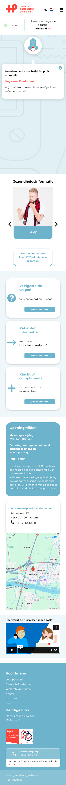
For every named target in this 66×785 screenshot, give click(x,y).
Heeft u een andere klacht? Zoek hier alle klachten (33, 257)
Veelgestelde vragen (18, 689)
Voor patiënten (15, 679)
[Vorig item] (10, 225)
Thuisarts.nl (13, 719)
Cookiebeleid (14, 779)
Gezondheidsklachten (19, 684)
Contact (10, 703)
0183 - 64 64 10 (29, 754)
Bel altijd (43, 28)
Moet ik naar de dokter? (20, 715)
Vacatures (12, 698)
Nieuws (10, 693)
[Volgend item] (56, 225)
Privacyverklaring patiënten (23, 775)
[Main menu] (61, 9)
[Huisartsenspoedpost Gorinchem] (20, 8)
